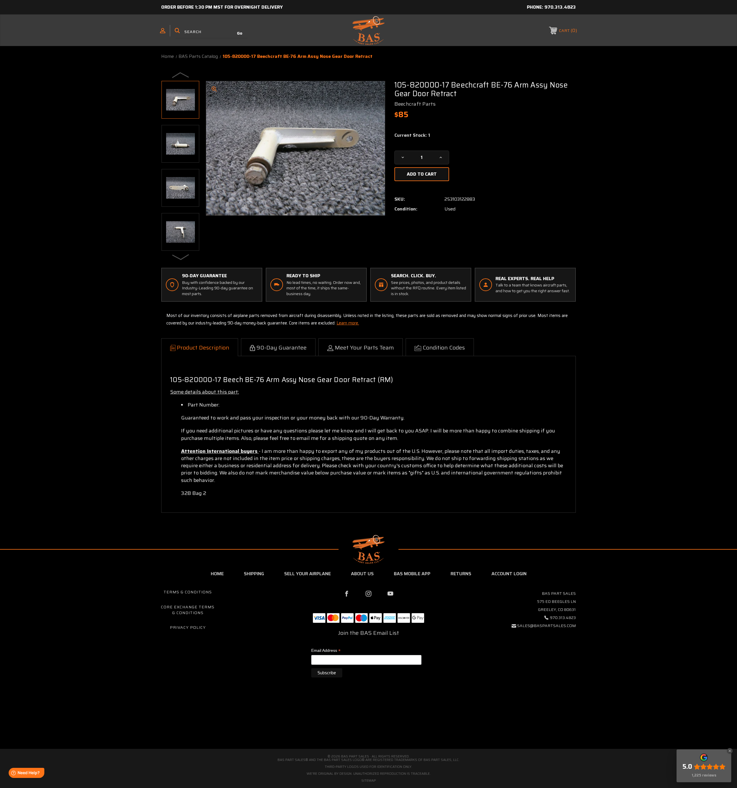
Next (180, 256)
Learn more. (348, 323)
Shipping (254, 573)
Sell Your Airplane (307, 573)
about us (362, 573)
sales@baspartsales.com (546, 625)
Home (217, 573)
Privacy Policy (188, 627)
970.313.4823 (560, 7)
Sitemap (368, 780)
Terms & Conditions (188, 592)
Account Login (509, 573)
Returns (461, 573)
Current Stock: (412, 135)
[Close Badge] (730, 751)
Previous (180, 75)
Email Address (326, 651)
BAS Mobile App (412, 573)
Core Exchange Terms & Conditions (187, 610)
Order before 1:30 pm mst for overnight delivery (222, 7)
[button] (368, 723)
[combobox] (212, 31)
